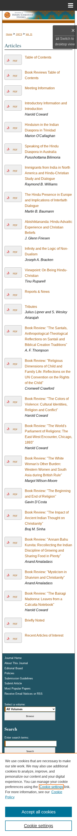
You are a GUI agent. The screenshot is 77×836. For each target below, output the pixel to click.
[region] (38, 794)
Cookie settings (51, 787)
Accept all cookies (39, 812)
